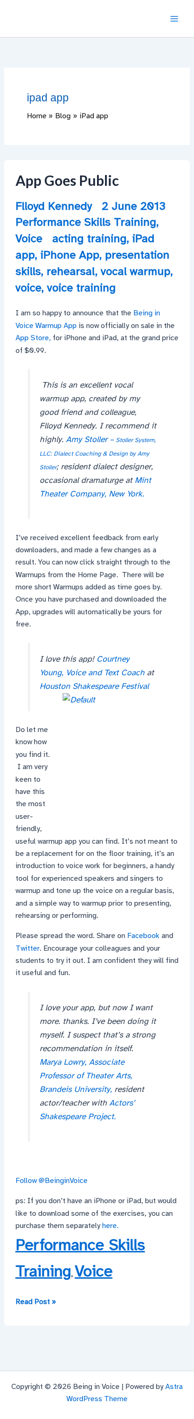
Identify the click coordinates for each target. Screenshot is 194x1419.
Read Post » (36, 1302)
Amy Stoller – (91, 439)
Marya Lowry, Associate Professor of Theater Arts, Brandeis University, (86, 1075)
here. (110, 1225)
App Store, (33, 338)
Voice (29, 238)
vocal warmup (135, 271)
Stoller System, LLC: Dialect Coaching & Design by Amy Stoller (98, 453)
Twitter (28, 948)
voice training (81, 288)
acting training (89, 238)
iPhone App (69, 255)
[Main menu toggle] (174, 18)
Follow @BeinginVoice (52, 1180)
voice (28, 288)
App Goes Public (67, 180)
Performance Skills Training (86, 222)
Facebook (143, 935)
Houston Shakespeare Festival (94, 686)
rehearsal (71, 271)
